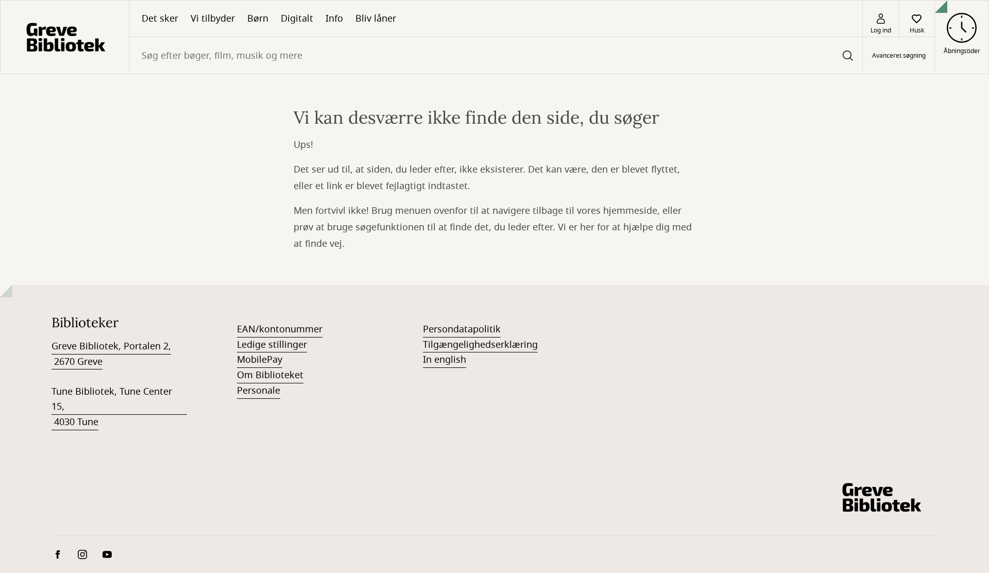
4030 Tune (75, 422)
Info (334, 18)
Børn (257, 18)
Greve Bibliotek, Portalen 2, (111, 346)
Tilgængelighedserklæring (480, 344)
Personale (258, 390)
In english (444, 359)
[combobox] (495, 55)
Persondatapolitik (462, 329)
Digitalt (297, 18)
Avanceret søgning (899, 55)
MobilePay (259, 359)
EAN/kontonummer (279, 329)
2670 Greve (77, 361)
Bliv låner (375, 18)
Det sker (160, 18)
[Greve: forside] (65, 37)
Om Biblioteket (270, 375)
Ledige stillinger (272, 344)
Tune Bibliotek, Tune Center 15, (112, 399)
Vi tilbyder (213, 18)
